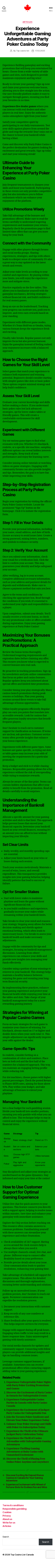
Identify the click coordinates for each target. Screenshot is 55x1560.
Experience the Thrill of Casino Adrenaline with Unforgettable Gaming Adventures (28, 1441)
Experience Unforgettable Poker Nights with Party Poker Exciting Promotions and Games (28, 1385)
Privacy (7, 1515)
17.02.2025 (40, 50)
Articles (27, 22)
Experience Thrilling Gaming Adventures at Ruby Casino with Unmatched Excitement (24, 1451)
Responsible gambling (14, 1508)
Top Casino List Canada (22, 1554)
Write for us (9, 1522)
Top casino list (22, 50)
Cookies (7, 1512)
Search (6, 1536)
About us (7, 1519)
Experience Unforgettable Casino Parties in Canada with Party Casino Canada (26, 1402)
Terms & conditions (13, 1505)
